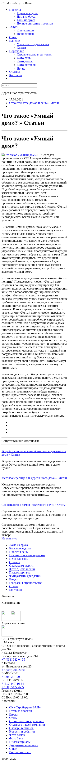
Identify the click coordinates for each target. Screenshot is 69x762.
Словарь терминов (21, 728)
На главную (9, 538)
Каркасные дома (27, 13)
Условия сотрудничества (33, 44)
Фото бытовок (26, 64)
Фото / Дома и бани (22, 569)
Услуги (13, 27)
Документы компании (23, 745)
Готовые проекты (20, 710)
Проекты (15, 9)
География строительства (25, 582)
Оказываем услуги (21, 565)
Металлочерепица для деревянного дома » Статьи (34, 478)
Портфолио (16, 51)
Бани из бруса (26, 20)
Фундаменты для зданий (25, 576)
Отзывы (14, 71)
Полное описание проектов (35, 23)
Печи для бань (18, 558)
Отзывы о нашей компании (27, 724)
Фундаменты (25, 30)
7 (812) (13, 683)
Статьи (21, 47)
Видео (21, 68)
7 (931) (13, 687)
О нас (13, 37)
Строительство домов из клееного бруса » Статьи (34, 504)
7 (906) (13, 676)
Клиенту (15, 40)
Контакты (15, 75)
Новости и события (22, 731)
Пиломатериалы (19, 572)
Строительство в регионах (34, 54)
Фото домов (25, 61)
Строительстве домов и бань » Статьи (34, 102)
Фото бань (23, 58)
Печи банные (25, 33)
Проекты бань (18, 551)
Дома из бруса (26, 16)
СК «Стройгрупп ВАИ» (25, 707)
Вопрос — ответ (20, 752)
